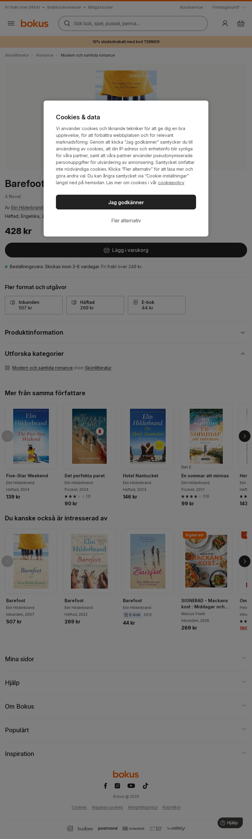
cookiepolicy (171, 182)
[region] (126, 169)
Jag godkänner (126, 202)
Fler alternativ (126, 220)
